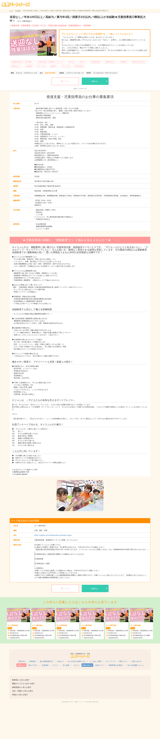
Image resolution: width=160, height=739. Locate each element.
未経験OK (29, 66)
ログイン (55, 665)
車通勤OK (123, 62)
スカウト (76, 665)
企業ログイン (100, 665)
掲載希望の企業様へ (116, 665)
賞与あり (83, 62)
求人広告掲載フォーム (135, 665)
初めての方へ (33, 665)
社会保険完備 (95, 62)
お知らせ (60, 661)
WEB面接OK (79, 66)
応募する (94, 81)
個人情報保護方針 (46, 661)
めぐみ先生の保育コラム (77, 661)
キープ (66, 81)
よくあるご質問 (95, 661)
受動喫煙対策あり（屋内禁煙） (22, 62)
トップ (11, 10)
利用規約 (32, 661)
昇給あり (72, 62)
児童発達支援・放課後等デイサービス (51, 62)
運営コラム (123, 661)
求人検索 (17, 10)
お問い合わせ (136, 661)
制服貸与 (53, 66)
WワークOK (41, 66)
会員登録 (45, 665)
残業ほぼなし (16, 66)
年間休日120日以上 (138, 62)
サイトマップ (110, 661)
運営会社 (22, 661)
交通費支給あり (110, 62)
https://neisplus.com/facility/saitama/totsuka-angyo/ (53, 535)
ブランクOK (65, 66)
